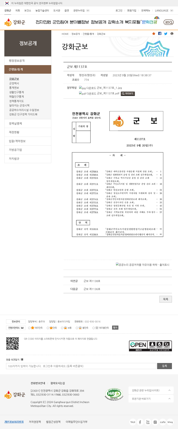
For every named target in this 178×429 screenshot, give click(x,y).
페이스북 (159, 33)
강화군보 (14, 78)
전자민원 (43, 22)
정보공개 (98, 22)
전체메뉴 (145, 10)
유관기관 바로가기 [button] (141, 398)
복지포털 (132, 22)
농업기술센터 (42, 10)
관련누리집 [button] (79, 10)
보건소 (27, 10)
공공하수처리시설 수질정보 (24, 109)
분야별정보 (79, 22)
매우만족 (38, 327)
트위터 (166, 33)
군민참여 (60, 22)
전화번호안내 (38, 383)
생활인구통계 (16, 92)
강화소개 (115, 22)
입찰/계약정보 (17, 141)
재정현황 (14, 132)
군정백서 (14, 83)
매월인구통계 (16, 96)
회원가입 (131, 10)
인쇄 (172, 33)
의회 (17, 10)
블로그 (170, 422)
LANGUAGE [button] (161, 10)
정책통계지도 (16, 101)
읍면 (66, 10)
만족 (55, 327)
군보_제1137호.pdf (107, 93)
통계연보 (14, 87)
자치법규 (14, 158)
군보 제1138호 (92, 280)
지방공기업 (15, 149)
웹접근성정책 (53, 421)
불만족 (85, 327)
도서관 (56, 10)
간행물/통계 (16, 69)
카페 (162, 422)
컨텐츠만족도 (14, 327)
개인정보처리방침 (14, 421)
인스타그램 (155, 422)
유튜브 (147, 422)
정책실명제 (15, 123)
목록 (165, 299)
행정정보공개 (17, 60)
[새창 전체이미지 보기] (118, 247)
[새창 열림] (21, 359)
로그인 (119, 10)
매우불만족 (104, 327)
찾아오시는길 (57, 383)
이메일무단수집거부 (76, 421)
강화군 (7, 10)
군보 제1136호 (92, 288)
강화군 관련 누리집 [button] (146, 390)
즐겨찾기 (153, 33)
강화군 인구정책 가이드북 (23, 114)
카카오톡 (132, 422)
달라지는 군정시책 (19, 105)
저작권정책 (35, 421)
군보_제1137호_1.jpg (109, 87)
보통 (69, 327)
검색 (168, 22)
